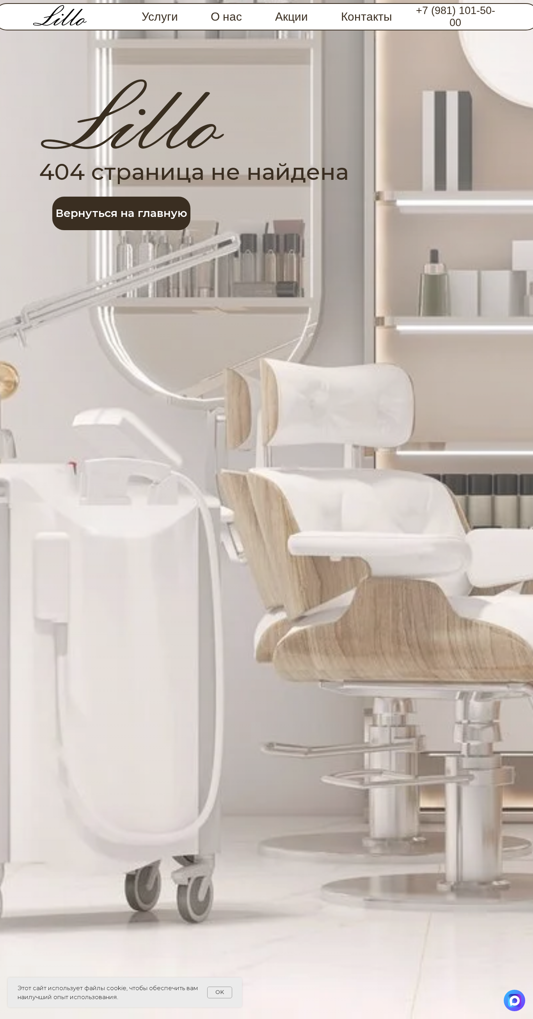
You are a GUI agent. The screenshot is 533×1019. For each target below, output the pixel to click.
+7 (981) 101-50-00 (455, 16)
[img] (59, 16)
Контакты (366, 16)
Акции (291, 16)
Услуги (160, 16)
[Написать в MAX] (514, 1000)
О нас (226, 16)
